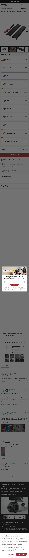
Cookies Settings (11, 554)
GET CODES (14, 284)
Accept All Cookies (21, 554)
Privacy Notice (9, 547)
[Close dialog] (25, 268)
